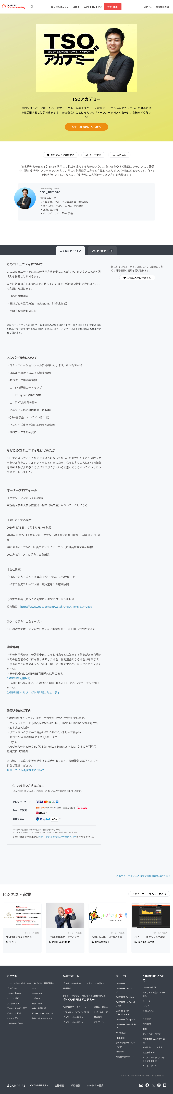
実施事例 (98, 1017)
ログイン (148, 6)
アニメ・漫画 (13, 998)
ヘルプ (146, 1006)
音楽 (34, 988)
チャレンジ (37, 993)
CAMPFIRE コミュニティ (126, 990)
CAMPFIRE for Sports (125, 1019)
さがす (76, 6)
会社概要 (59, 1085)
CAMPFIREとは (149, 987)
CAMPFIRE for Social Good (125, 1004)
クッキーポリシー (151, 1066)
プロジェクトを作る (72, 983)
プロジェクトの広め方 (73, 1022)
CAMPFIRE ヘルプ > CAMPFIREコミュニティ (33, 692)
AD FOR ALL (121, 1032)
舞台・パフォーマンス (42, 1018)
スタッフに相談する (95, 983)
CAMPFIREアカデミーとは (74, 1007)
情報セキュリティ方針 (153, 1047)
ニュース (147, 1001)
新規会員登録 (162, 6)
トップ (70, 250)
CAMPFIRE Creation (125, 996)
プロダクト (12, 988)
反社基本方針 (149, 1052)
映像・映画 (37, 1003)
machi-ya (120, 1051)
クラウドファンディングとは (76, 1012)
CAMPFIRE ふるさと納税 (126, 1026)
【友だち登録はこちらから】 (86, 127)
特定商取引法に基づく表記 (154, 1040)
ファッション (13, 1003)
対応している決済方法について (26, 770)
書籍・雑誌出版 (39, 1008)
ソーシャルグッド (15, 1023)
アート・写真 (13, 1018)
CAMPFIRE (120, 983)
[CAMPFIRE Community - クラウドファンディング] (13, 7)
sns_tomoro (50, 191)
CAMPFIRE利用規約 (18, 678)
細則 (145, 1028)
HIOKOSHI (120, 1037)
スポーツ (36, 998)
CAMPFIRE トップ (93, 6)
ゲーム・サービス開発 (17, 1008)
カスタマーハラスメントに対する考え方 (154, 1059)
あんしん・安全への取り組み (154, 994)
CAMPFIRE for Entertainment (122, 1012)
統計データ (99, 1022)
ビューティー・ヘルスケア (44, 1013)
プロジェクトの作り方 (73, 1017)
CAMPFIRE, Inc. (40, 1085)
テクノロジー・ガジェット (19, 983)
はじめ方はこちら (60, 6)
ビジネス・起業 (14, 1013)
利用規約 (147, 1023)
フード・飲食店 (14, 993)
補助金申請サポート (125, 1056)
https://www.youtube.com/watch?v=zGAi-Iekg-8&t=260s (56, 606)
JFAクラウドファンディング (125, 1044)
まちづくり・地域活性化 (43, 983)
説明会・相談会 (101, 1007)
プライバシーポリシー (153, 1033)
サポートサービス (102, 1012)
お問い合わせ (149, 1011)
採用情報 (75, 1085)
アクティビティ (102, 250)
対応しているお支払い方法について (57, 837)
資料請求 (112, 6)
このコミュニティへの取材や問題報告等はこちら (142, 876)
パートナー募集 (95, 1085)
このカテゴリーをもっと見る (148, 894)
